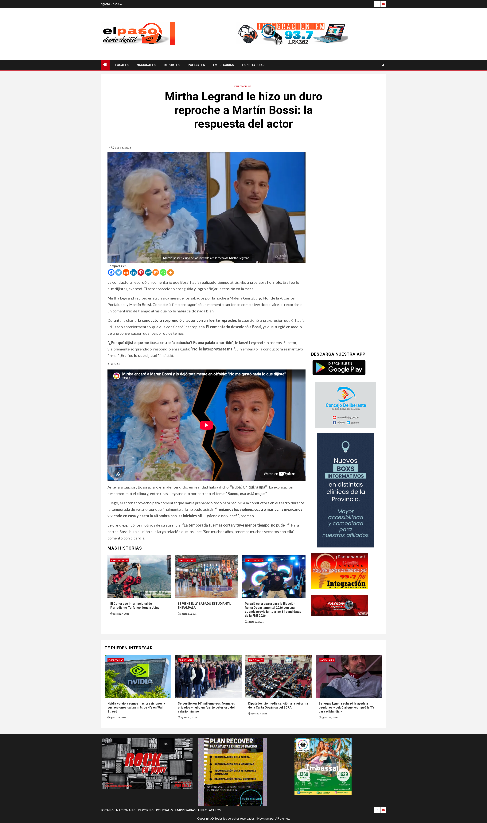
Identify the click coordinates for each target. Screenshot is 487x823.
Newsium (263, 818)
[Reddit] (126, 272)
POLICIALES (196, 65)
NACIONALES (146, 65)
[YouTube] (383, 4)
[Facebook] (377, 4)
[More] (170, 272)
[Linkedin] (133, 272)
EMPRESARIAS (223, 65)
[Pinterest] (141, 272)
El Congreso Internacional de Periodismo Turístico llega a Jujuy (134, 605)
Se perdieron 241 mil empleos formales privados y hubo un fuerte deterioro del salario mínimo (206, 707)
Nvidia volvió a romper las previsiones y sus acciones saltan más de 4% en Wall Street (136, 707)
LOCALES (122, 65)
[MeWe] (148, 272)
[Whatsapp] (163, 272)
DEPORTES (172, 65)
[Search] (382, 65)
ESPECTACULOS (253, 65)
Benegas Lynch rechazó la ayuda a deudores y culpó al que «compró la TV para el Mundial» (346, 707)
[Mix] (155, 272)
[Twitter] (118, 272)
